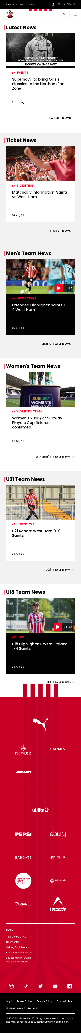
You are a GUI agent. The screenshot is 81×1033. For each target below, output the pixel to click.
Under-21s (25, 524)
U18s (20, 637)
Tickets (30, 4)
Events (22, 72)
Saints (10, 4)
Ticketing (25, 185)
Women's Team (29, 411)
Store (19, 4)
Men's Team (26, 298)
